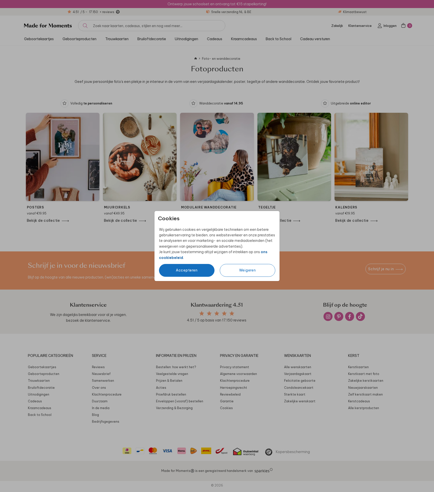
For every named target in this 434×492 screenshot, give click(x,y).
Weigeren (247, 270)
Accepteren (187, 270)
